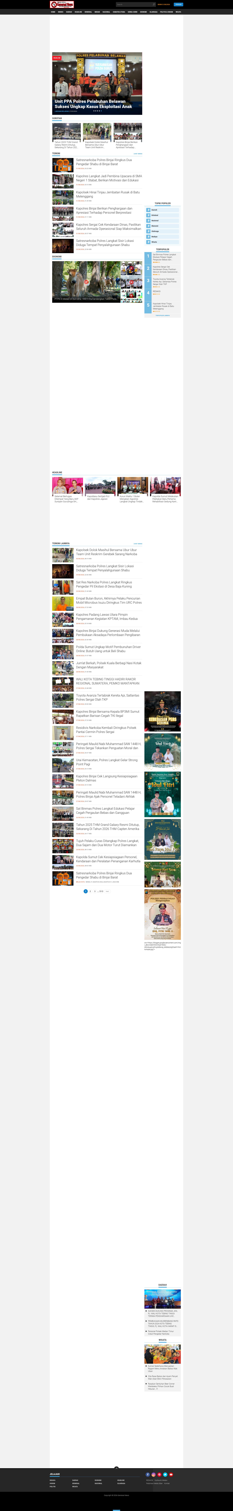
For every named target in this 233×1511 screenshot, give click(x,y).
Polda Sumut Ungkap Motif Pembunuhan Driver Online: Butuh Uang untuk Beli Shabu (108, 649)
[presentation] (135, 58)
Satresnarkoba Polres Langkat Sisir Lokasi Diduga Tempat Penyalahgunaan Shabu (105, 243)
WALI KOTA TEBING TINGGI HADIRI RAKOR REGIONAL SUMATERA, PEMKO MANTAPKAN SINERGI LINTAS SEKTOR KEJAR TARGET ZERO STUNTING (107, 683)
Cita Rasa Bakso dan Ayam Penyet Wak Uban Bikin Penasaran (163, 1377)
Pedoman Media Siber (154, 1483)
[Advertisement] (116, 33)
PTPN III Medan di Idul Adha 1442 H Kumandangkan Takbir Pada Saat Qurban (92, 299)
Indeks (60, 12)
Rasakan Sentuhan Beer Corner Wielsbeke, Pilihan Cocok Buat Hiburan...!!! (161, 1386)
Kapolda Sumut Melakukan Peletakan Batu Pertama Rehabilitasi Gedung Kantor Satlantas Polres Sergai (165, 499)
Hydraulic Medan (161, 1480)
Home (53, 12)
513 (101, 891)
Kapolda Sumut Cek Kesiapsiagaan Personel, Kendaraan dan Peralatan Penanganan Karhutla (108, 859)
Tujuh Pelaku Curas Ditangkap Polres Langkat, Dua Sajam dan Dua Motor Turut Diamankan (107, 843)
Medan (97, 12)
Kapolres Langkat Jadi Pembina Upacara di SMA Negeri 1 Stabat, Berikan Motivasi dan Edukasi (109, 178)
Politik (52, 1487)
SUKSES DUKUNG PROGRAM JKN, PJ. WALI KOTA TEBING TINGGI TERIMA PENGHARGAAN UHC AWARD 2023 (162, 1313)
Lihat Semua (138, 154)
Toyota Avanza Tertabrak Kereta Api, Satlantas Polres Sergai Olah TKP (164, 281)
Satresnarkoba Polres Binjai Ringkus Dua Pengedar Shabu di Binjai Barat (104, 162)
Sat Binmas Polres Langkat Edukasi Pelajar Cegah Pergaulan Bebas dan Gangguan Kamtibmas (164, 257)
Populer (178, 4)
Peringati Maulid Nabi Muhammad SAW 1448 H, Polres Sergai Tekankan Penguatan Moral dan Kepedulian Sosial (108, 748)
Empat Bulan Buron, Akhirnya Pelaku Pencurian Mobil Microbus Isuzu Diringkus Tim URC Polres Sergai (109, 603)
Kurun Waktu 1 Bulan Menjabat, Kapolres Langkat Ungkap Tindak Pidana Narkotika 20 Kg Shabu (131, 499)
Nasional (106, 12)
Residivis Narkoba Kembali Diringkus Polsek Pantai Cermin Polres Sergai (106, 730)
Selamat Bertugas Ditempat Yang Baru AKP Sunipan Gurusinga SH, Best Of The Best (66, 499)
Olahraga (153, 12)
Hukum (52, 1483)
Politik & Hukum (166, 12)
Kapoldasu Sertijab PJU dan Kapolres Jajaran (98, 497)
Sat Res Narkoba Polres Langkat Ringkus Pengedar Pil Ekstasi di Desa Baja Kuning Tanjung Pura (104, 586)
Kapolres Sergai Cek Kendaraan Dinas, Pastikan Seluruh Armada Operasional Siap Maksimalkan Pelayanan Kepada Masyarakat (108, 229)
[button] (95, 110)
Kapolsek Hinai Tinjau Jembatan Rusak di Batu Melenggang (108, 194)
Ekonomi (143, 12)
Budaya (154, 237)
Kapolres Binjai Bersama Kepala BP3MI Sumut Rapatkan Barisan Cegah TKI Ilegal (107, 714)
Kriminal (88, 12)
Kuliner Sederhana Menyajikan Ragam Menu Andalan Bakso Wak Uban (162, 1368)
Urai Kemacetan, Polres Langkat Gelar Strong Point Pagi (106, 762)
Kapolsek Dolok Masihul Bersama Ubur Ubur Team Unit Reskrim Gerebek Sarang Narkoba (97, 145)
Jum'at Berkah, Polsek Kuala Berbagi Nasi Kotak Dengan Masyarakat (108, 665)
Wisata (178, 12)
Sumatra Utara (119, 12)
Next (107, 891)
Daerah (69, 12)
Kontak (167, 1483)
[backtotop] (116, 1468)
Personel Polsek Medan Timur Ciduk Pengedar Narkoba (161, 1332)
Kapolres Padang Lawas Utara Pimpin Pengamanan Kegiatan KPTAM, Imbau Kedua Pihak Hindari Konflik (107, 619)
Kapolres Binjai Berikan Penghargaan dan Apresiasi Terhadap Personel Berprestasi (127, 145)
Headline (78, 12)
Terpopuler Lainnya (163, 315)
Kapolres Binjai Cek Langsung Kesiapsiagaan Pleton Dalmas (106, 778)
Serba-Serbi (132, 12)
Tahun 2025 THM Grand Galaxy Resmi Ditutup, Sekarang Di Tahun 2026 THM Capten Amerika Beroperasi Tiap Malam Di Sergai (66, 145)
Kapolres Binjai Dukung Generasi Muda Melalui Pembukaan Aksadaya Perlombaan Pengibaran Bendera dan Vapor (108, 635)
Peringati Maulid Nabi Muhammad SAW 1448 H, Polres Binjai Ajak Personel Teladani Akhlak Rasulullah (108, 796)
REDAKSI (156, 291)
